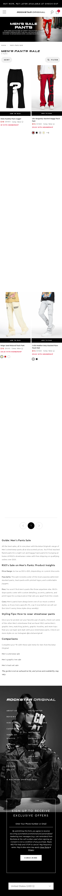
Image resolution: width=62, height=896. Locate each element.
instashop (34, 732)
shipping (33, 738)
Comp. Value (16, 122)
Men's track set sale (10, 665)
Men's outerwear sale (11, 654)
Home (3, 45)
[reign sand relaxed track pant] (15, 315)
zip (30, 774)
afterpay (33, 762)
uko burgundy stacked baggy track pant (46, 120)
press (10, 754)
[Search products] (52, 12)
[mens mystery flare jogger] (15, 88)
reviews (11, 717)
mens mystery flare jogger (11, 119)
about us (12, 710)
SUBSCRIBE (31, 858)
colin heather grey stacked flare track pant (45, 347)
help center (35, 710)
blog (31, 750)
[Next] (39, 525)
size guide (13, 723)
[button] (57, 12)
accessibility (14, 760)
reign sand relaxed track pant (12, 345)
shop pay (33, 756)
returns (33, 744)
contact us (35, 717)
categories (13, 729)
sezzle (32, 768)
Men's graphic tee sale (11, 659)
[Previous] (23, 525)
